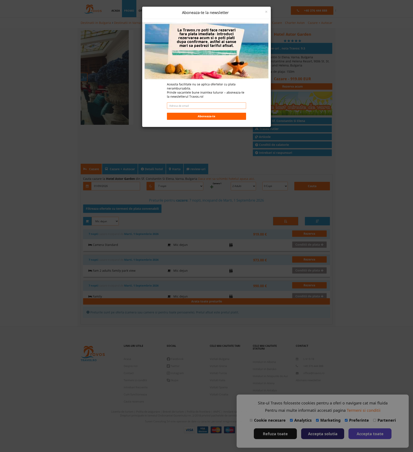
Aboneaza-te (206, 116)
